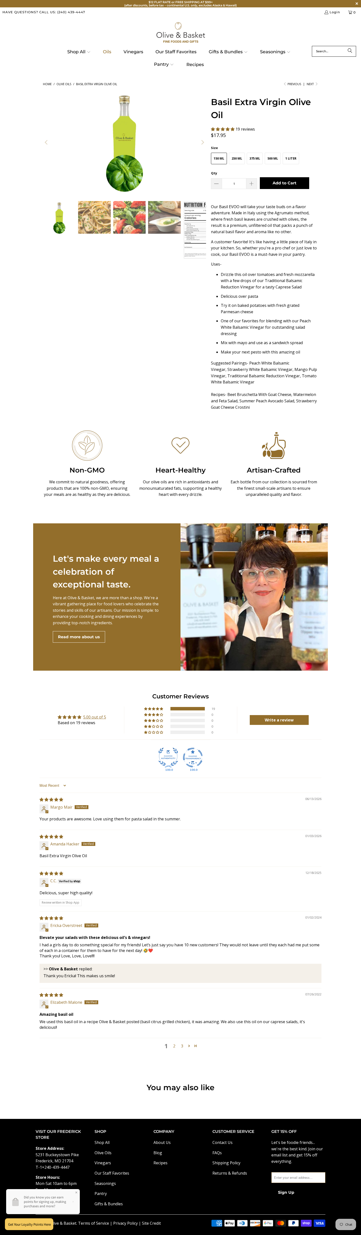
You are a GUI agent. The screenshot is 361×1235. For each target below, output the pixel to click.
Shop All (102, 1142)
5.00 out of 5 (94, 717)
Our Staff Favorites (112, 1173)
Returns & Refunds (229, 1173)
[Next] (202, 142)
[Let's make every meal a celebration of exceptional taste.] (254, 597)
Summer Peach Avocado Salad (266, 401)
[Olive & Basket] (180, 33)
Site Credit (151, 1223)
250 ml (237, 158)
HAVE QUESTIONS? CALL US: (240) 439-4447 (43, 12)
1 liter (290, 158)
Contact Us (222, 1142)
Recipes (160, 1163)
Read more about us (79, 637)
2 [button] (174, 1046)
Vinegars (103, 1163)
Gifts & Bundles (109, 1204)
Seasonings (105, 1183)
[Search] (350, 51)
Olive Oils (103, 1152)
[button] (79, 52)
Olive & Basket (63, 1223)
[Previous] (47, 142)
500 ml (272, 158)
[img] (51, 799)
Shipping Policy (226, 1163)
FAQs (217, 1152)
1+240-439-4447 (54, 1167)
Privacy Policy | (127, 1223)
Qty (214, 173)
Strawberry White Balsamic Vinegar (259, 369)
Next (311, 84)
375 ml (255, 158)
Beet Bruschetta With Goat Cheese (259, 394)
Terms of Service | (95, 1223)
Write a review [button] (279, 720)
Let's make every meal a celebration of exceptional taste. (106, 571)
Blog (157, 1152)
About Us (162, 1142)
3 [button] (182, 1046)
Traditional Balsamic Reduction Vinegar (263, 376)
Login (335, 12)
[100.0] (168, 757)
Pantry (101, 1193)
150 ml (219, 158)
